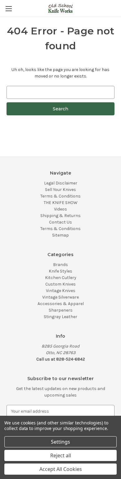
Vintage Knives (60, 290)
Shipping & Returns (60, 215)
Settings (60, 441)
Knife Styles (60, 271)
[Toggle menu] (8, 8)
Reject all (60, 455)
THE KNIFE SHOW (61, 202)
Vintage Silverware (60, 297)
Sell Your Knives (60, 189)
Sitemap (60, 235)
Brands (60, 264)
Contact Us (60, 222)
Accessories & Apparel (61, 303)
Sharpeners (61, 310)
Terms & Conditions (60, 196)
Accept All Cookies (60, 469)
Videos (60, 209)
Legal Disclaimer (60, 183)
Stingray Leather (60, 316)
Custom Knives (60, 284)
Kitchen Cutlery (60, 277)
